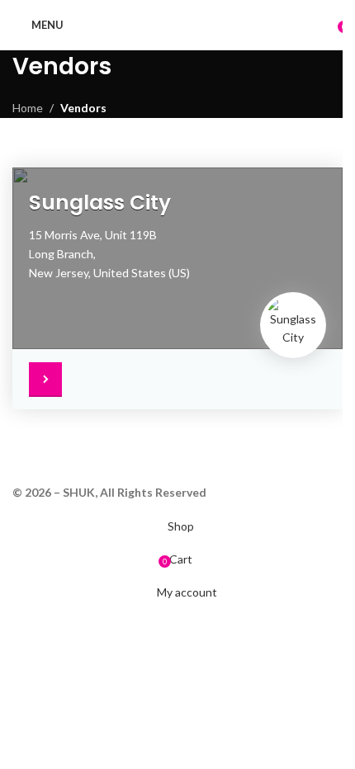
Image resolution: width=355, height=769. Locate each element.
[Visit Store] (49, 379)
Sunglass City (100, 202)
